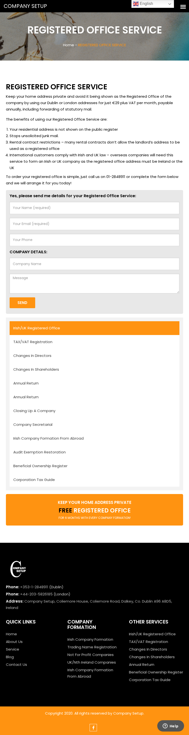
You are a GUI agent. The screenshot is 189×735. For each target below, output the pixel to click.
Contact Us (16, 664)
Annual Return (26, 383)
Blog (10, 656)
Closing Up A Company (34, 410)
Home (11, 634)
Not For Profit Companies (90, 654)
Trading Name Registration (92, 647)
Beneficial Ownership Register (40, 465)
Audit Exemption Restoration (39, 452)
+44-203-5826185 (36, 594)
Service (12, 649)
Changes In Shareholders (36, 369)
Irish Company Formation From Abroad (48, 438)
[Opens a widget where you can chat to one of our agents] (170, 726)
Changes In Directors (32, 355)
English (146, 3)
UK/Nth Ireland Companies (91, 662)
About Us (14, 641)
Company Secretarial (32, 424)
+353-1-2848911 (34, 587)
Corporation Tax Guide (34, 479)
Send (22, 302)
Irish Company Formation (90, 639)
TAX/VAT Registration (32, 341)
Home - (70, 45)
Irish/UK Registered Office (36, 328)
